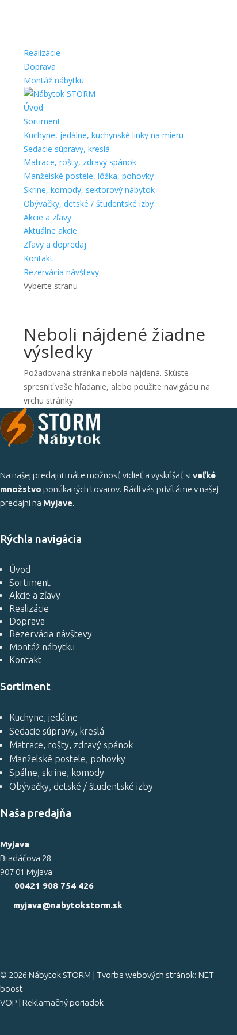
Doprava (40, 66)
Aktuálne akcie (50, 230)
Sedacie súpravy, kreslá (67, 148)
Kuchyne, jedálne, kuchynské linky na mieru (104, 135)
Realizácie (42, 52)
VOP (8, 1002)
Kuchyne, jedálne (43, 717)
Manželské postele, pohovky (67, 759)
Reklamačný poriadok (63, 1002)
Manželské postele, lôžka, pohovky (89, 175)
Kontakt (38, 258)
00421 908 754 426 (54, 886)
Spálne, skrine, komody (56, 772)
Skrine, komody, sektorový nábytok (89, 189)
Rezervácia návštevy (61, 272)
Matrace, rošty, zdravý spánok (80, 162)
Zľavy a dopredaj (55, 244)
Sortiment (42, 121)
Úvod (33, 107)
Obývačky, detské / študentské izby (89, 203)
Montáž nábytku (54, 80)
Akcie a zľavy (47, 217)
